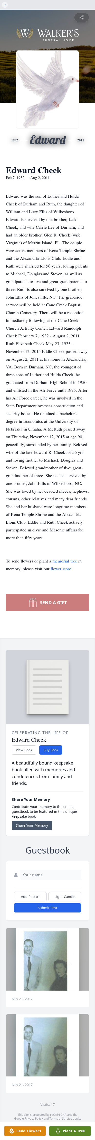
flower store (61, 568)
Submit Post (47, 907)
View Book (24, 750)
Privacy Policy (34, 1118)
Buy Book (50, 750)
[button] (47, 959)
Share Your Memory (32, 825)
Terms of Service (60, 1118)
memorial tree (64, 561)
